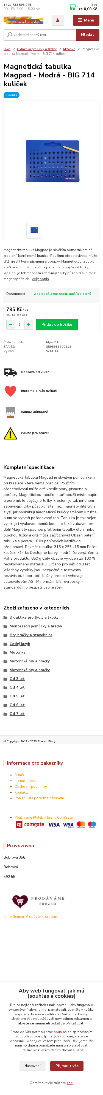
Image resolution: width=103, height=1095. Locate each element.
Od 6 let (17, 705)
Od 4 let (17, 687)
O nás (19, 775)
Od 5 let (17, 696)
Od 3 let (17, 678)
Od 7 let (17, 713)
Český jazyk (20, 643)
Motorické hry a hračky (30, 661)
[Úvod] (23, 20)
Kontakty (22, 792)
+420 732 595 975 (17, 5)
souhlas (60, 1032)
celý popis (40, 279)
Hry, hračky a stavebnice (31, 635)
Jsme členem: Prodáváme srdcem (30, 916)
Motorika (69, 49)
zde (70, 1083)
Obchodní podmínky (31, 786)
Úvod (7, 49)
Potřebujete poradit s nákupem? (40, 798)
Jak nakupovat (26, 780)
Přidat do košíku (56, 324)
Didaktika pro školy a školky (37, 49)
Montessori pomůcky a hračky (36, 626)
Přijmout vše (67, 1066)
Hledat (87, 34)
